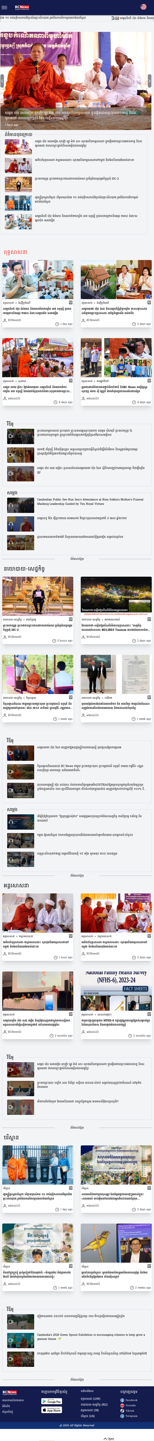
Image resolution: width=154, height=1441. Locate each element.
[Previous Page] (2, 81)
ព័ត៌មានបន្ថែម (77, 559)
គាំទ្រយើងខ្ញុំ (7, 1411)
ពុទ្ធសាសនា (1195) (90, 1399)
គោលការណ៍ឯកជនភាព (13, 1400)
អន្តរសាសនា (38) (90, 1410)
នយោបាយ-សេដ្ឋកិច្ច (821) (94, 1405)
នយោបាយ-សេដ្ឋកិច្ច (24, 569)
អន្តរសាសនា (16, 885)
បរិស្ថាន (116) (88, 1416)
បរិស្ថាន (11, 1137)
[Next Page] (149, 81)
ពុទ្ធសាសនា (15, 252)
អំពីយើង (6, 1406)
